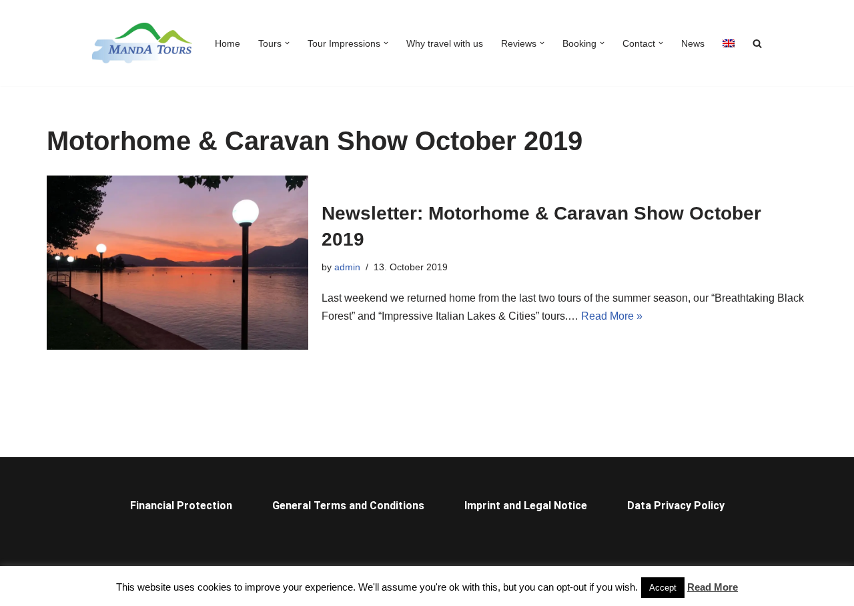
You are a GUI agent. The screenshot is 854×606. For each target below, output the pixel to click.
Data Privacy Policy (676, 505)
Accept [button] (663, 588)
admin (347, 267)
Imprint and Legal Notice (525, 505)
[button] (287, 43)
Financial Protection (181, 505)
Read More (712, 587)
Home (227, 43)
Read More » (612, 316)
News (693, 43)
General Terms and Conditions (348, 505)
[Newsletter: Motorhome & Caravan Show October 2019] (177, 263)
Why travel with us (444, 43)
